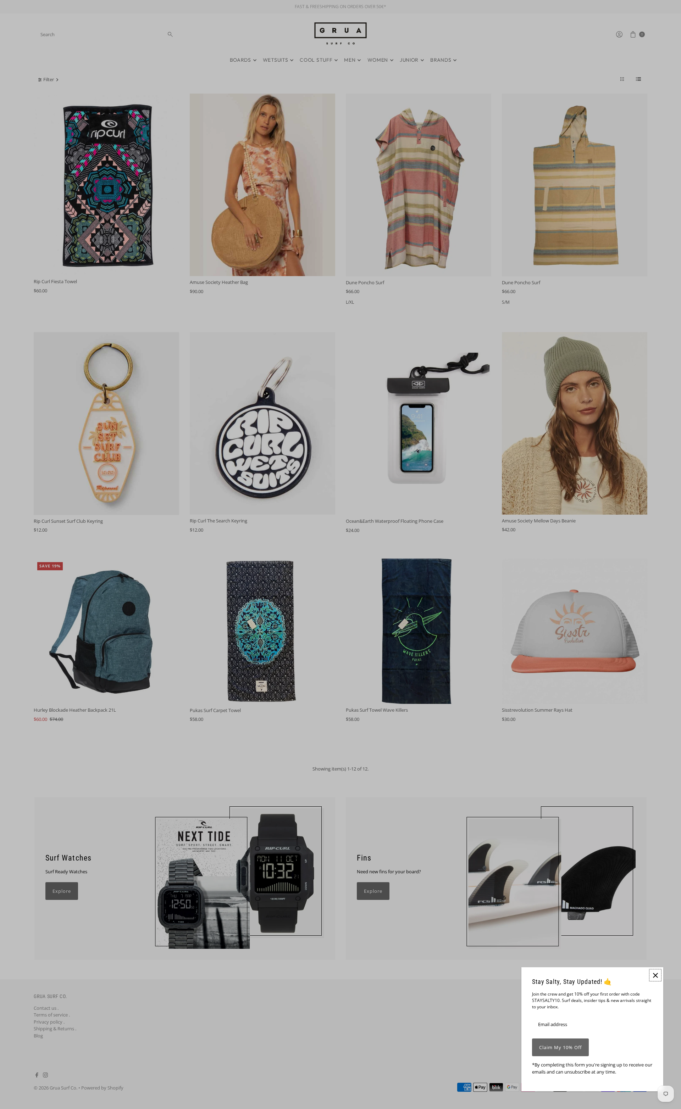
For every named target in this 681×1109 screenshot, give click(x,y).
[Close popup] (655, 975)
